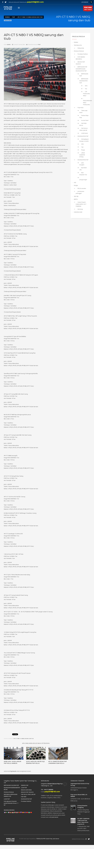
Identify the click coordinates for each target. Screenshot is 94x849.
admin (9, 44)
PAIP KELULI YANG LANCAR (83, 129)
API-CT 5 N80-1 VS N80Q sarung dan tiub (23, 738)
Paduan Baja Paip (83, 116)
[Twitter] (5, 2)
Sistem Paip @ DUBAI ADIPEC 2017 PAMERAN (81, 204)
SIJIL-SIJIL (76, 196)
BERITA (76, 199)
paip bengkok (81, 164)
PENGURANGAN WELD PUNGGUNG (86, 102)
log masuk (13, 771)
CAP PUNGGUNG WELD (86, 93)
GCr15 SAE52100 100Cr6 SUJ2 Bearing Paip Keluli (35, 762)
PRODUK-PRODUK (79, 51)
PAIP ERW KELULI (82, 124)
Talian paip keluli (83, 111)
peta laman (55, 817)
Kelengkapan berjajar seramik (84, 140)
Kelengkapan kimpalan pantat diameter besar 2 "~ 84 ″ (11, 803)
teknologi (80, 209)
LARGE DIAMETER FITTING (82, 155)
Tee (86, 88)
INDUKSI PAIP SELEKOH (80, 63)
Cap (82, 147)
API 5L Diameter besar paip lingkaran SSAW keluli (57, 762)
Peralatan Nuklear (83, 54)
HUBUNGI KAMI (78, 212)
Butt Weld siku (83, 169)
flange (83, 150)
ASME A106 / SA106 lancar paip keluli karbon (12, 762)
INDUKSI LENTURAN (26, 790)
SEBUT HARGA (88, 8)
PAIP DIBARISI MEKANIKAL (80, 58)
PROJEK (76, 185)
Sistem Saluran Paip (54, 783)
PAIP (39, 44)
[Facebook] (2, 2)
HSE (75, 182)
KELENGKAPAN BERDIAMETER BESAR (12, 788)
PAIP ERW (23, 796)
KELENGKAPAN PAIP (83, 136)
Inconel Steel (84, 120)
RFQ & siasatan (82, 188)
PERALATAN (81, 48)
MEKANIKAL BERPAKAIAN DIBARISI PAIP (10, 795)
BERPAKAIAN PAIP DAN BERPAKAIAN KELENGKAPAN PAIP (81, 69)
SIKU (86, 86)
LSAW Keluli (84, 133)
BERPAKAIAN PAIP (83, 75)
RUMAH (76, 42)
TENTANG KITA (78, 45)
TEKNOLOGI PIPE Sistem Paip (44, 838)
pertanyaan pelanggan (80, 192)
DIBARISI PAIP (24, 785)
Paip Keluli (80, 107)
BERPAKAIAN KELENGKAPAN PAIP (83, 81)
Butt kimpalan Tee (83, 173)
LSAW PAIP (24, 787)
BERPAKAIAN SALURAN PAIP (11, 785)
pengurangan (83, 179)
